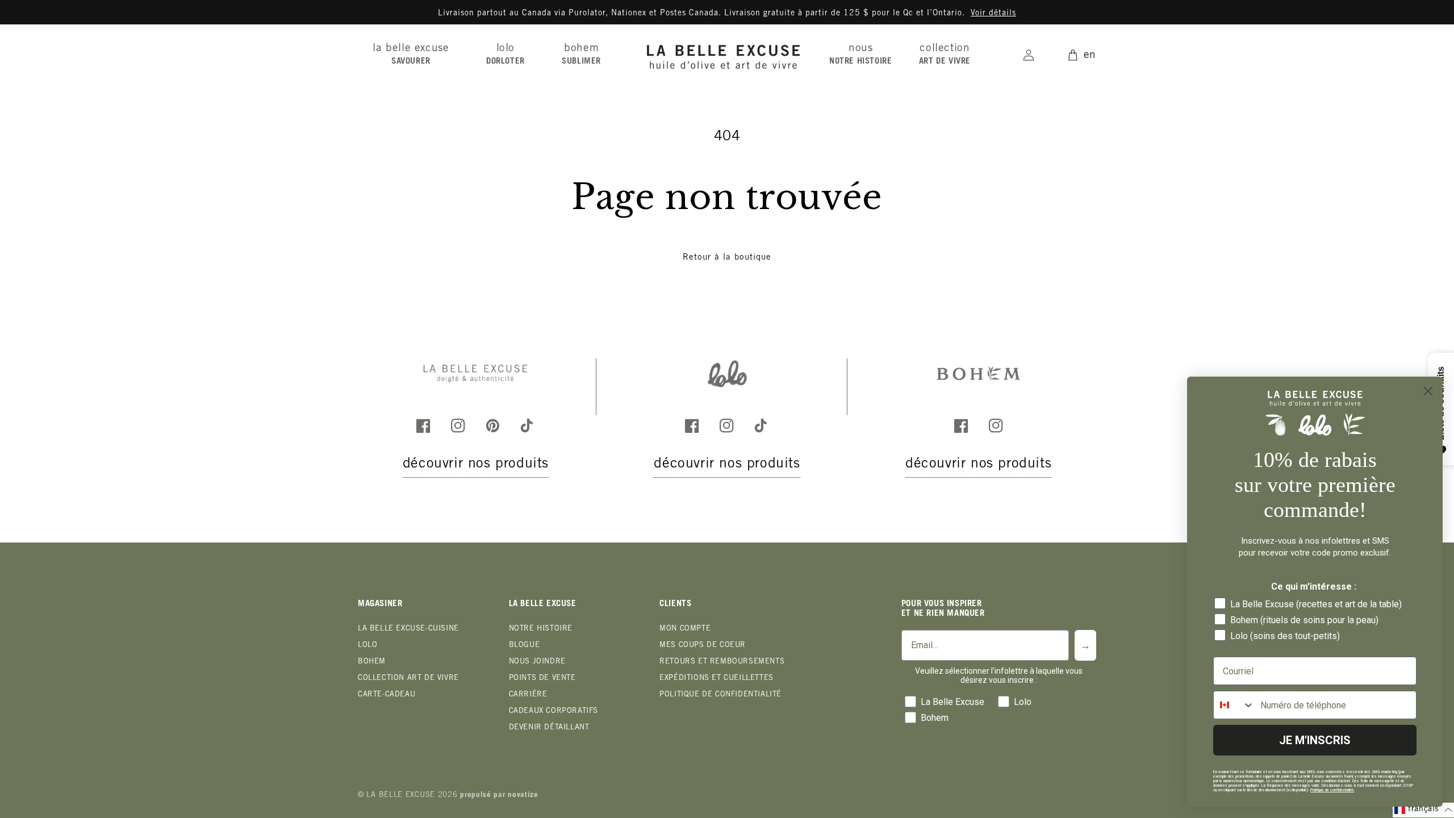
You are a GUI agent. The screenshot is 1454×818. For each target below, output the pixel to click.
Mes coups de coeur (702, 645)
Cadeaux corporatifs (553, 711)
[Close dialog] (1428, 391)
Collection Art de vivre (408, 678)
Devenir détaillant (549, 728)
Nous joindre (537, 662)
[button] (415, 54)
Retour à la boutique (727, 257)
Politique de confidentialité (720, 695)
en (1090, 55)
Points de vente (542, 678)
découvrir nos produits (476, 464)
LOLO (367, 645)
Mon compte (685, 629)
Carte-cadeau (386, 695)
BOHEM (372, 662)
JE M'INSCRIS (1315, 740)
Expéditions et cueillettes (716, 678)
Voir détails (993, 14)
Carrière (528, 695)
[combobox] (1234, 705)
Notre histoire (541, 629)
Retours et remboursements (721, 662)
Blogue (524, 645)
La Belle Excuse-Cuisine (408, 629)
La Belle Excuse (400, 795)
